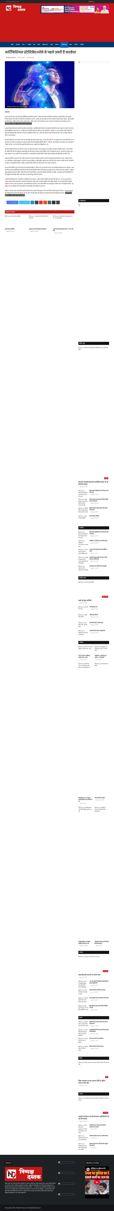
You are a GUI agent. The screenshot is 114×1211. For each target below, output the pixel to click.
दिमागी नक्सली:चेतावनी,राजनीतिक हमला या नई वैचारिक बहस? (93, 483)
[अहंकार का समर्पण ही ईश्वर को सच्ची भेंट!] (39, 221)
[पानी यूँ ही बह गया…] (83, 609)
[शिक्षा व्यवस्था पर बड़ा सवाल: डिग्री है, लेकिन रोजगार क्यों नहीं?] (83, 502)
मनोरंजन (76, 44)
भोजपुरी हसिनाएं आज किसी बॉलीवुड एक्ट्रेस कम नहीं (84, 943)
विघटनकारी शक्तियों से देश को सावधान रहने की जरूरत (99, 491)
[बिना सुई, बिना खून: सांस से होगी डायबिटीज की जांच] (83, 1008)
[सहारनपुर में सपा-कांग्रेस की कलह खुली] (83, 568)
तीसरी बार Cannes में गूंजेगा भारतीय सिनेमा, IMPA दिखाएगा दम (85, 799)
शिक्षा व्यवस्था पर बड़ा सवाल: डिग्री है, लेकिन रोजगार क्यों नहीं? (99, 500)
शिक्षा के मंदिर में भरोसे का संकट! (96, 1046)
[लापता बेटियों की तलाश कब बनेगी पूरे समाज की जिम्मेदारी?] (83, 1032)
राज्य (23, 44)
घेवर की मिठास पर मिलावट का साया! (97, 990)
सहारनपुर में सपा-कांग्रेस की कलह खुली (98, 566)
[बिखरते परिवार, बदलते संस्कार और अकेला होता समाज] (83, 510)
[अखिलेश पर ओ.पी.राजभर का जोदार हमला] (83, 543)
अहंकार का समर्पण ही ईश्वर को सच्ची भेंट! (37, 229)
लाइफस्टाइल (64, 44)
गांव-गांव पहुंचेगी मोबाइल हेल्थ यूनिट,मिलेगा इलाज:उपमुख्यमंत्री (99, 982)
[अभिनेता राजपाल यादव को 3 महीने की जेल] (83, 1138)
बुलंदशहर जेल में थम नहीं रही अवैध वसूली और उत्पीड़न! (99, 1145)
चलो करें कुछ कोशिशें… (10, 229)
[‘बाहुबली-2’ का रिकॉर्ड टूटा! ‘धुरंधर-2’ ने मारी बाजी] (102, 650)
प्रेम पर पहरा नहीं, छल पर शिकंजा (96, 1038)
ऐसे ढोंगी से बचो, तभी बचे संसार (96, 623)
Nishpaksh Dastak (10, 57)
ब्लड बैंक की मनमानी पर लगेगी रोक (89, 975)
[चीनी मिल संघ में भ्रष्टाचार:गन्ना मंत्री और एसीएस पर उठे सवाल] (83, 1129)
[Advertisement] (57, 28)
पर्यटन (70, 44)
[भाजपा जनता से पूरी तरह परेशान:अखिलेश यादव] (83, 552)
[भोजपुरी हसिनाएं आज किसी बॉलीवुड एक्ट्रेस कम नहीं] (85, 873)
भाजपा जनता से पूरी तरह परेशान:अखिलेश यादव (98, 550)
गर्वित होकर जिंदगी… (94, 615)
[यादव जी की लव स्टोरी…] (102, 729)
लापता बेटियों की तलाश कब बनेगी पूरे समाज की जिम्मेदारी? (99, 1031)
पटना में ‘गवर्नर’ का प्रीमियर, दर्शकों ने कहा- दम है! (84, 656)
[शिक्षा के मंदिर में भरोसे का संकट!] (83, 1049)
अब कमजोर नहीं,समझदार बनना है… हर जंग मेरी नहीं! (63, 230)
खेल (34, 44)
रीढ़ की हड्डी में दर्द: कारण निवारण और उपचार (99, 998)
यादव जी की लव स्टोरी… (100, 798)
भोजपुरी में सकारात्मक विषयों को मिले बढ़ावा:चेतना (102, 943)
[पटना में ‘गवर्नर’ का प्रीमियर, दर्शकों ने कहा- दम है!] (85, 650)
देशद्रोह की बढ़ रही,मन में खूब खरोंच (97, 631)
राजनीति (29, 44)
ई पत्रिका (82, 44)
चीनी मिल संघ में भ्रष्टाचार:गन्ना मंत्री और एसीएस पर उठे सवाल (98, 1126)
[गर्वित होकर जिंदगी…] (83, 617)
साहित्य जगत (45, 44)
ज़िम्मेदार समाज (8, 186)
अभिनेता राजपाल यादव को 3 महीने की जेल (99, 1136)
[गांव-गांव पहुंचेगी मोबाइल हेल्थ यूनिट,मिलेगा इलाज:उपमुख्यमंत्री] (83, 984)
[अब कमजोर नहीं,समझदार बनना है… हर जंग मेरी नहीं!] (63, 221)
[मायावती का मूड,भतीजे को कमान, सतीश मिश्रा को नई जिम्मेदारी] (83, 560)
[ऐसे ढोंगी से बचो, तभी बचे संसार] (83, 625)
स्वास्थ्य (56, 44)
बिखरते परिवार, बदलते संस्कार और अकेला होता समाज (98, 509)
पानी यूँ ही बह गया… (94, 607)
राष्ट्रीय (12, 44)
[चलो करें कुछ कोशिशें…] (15, 221)
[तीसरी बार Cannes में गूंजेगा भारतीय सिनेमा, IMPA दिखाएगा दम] (85, 729)
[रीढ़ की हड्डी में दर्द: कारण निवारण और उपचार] (83, 1000)
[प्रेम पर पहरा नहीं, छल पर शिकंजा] (83, 1041)
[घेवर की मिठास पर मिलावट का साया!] (83, 992)
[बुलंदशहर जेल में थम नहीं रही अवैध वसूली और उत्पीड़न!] (83, 1146)
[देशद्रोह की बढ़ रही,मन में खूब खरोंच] (83, 633)
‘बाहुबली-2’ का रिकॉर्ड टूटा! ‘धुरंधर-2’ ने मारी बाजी (100, 656)
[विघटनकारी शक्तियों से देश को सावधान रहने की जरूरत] (83, 493)
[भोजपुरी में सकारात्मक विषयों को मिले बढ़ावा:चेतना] (102, 873)
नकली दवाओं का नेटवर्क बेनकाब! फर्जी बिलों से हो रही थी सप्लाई (93, 1117)
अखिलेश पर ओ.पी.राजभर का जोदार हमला (98, 541)
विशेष (39, 44)
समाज (51, 44)
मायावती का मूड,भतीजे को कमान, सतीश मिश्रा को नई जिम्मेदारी (98, 558)
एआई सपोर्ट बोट (50, 140)
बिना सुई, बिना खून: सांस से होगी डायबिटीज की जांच (99, 1007)
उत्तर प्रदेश (18, 44)
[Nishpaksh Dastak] (15, 8)
